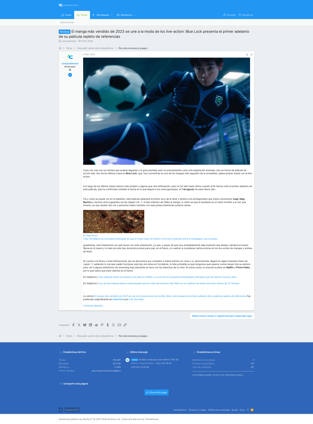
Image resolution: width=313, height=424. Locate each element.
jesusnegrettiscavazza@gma (106, 370)
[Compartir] (247, 54)
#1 (251, 54)
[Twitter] (247, 419)
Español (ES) (72, 410)
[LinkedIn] (243, 419)
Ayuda (234, 410)
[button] (112, 15)
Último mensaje (139, 352)
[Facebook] (233, 419)
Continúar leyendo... (93, 305)
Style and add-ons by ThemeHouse (141, 419)
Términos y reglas (197, 410)
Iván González (137, 299)
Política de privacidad (219, 410)
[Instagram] (238, 419)
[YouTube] (252, 419)
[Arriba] (248, 409)
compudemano (68, 41)
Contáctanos (179, 410)
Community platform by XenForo (90, 419)
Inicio (242, 410)
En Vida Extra (90, 235)
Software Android (140, 366)
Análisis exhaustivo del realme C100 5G (155, 359)
